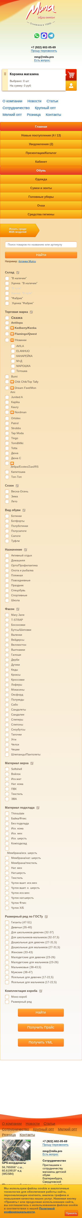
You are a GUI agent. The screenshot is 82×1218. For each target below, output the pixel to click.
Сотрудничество (16, 108)
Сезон (9, 485)
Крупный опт (45, 108)
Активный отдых (21, 555)
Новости (34, 101)
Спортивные (19, 595)
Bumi (14, 376)
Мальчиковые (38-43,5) (26, 967)
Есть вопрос (42, 60)
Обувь (41, 170)
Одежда (41, 179)
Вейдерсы (17, 639)
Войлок (15, 774)
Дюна (14, 453)
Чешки (15, 749)
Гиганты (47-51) (21, 922)
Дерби (15, 659)
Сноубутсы (18, 729)
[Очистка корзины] (5, 80)
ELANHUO (23, 351)
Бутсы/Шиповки (21, 629)
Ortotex (15, 418)
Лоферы (16, 684)
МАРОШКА (23, 366)
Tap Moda (17, 433)
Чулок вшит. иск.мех (24, 882)
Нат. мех (16, 867)
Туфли (15, 540)
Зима (14, 496)
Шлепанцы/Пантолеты (25, 754)
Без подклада (20, 823)
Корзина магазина (24, 74)
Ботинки (16, 515)
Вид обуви (12, 510)
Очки (41, 205)
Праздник (17, 585)
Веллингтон (18, 644)
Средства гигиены (41, 214)
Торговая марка (16, 311)
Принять (71, 1213)
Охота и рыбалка (22, 570)
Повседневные (20, 580)
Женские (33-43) (22, 952)
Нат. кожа (17, 783)
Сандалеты (18, 709)
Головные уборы (41, 196)
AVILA (20, 346)
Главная (41, 126)
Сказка (16, 318)
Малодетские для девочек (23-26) (33, 957)
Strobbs (16, 428)
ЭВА (14, 798)
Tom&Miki (17, 443)
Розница (34, 115)
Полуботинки (19, 525)
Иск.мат (16, 778)
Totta (14, 448)
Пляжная (17, 575)
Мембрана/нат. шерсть (26, 857)
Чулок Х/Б (17, 907)
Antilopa (17, 322)
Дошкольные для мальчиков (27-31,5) (35, 947)
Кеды (14, 669)
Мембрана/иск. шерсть (22, 852)
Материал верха (16, 763)
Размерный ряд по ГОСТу (24, 916)
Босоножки (18, 624)
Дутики (15, 664)
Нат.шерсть (18, 872)
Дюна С (16, 458)
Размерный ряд (21, 1001)
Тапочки (16, 734)
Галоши (16, 654)
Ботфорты (17, 520)
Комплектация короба (21, 990)
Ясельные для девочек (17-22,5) (32, 977)
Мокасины (17, 689)
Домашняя (18, 560)
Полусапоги (18, 530)
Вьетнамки (18, 649)
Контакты (53, 115)
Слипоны (17, 724)
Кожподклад (19, 843)
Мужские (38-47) (22, 972)
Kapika (15, 402)
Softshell (16, 769)
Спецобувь (18, 590)
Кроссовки (17, 679)
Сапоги (15, 535)
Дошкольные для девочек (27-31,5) (34, 942)
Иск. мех (16, 833)
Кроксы (15, 674)
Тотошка (21, 370)
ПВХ (14, 788)
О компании (12, 101)
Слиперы (17, 719)
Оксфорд (17, 694)
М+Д (19, 361)
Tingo (14, 438)
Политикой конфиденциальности (29, 1210)
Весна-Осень (19, 491)
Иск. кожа (17, 828)
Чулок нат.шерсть (22, 897)
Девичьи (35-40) (21, 927)
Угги (13, 739)
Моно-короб (19, 996)
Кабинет (41, 161)
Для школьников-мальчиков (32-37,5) (35, 937)
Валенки (16, 634)
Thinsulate (17, 813)
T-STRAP (17, 619)
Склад (9, 272)
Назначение (13, 549)
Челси (15, 744)
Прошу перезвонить (44, 50)
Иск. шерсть (19, 838)
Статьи (52, 101)
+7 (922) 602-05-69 (43, 47)
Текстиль (17, 793)
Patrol (15, 423)
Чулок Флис (18, 902)
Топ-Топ (16, 476)
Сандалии (17, 714)
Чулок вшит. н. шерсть (25, 887)
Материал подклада (19, 807)
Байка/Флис (18, 818)
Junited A (17, 397)
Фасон (9, 609)
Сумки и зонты (41, 188)
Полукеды (17, 699)
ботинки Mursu (27, 261)
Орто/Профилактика (24, 565)
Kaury (15, 407)
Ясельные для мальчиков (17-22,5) (34, 982)
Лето (14, 501)
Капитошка (18, 471)
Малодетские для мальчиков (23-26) (35, 962)
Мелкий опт (12, 115)
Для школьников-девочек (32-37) (32, 932)
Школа (15, 600)
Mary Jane (17, 614)
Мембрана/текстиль (24, 862)
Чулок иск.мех (20, 892)
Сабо (14, 704)
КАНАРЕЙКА (24, 356)
